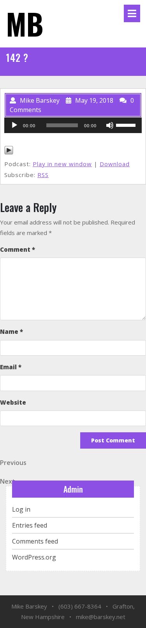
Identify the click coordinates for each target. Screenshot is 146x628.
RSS (43, 175)
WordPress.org (34, 557)
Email (10, 367)
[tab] (132, 13)
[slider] (127, 125)
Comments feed (35, 541)
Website (13, 402)
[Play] (14, 125)
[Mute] (110, 125)
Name (11, 331)
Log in (21, 509)
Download (115, 164)
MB (25, 23)
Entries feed (29, 525)
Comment (17, 249)
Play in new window (62, 164)
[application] (73, 125)
